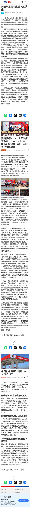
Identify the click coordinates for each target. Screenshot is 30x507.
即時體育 (4, 150)
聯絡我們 (3, 489)
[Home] (7, 2)
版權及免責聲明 (19, 489)
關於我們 (3, 492)
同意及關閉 (23, 500)
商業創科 (4, 377)
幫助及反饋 (17, 492)
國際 (3, 12)
